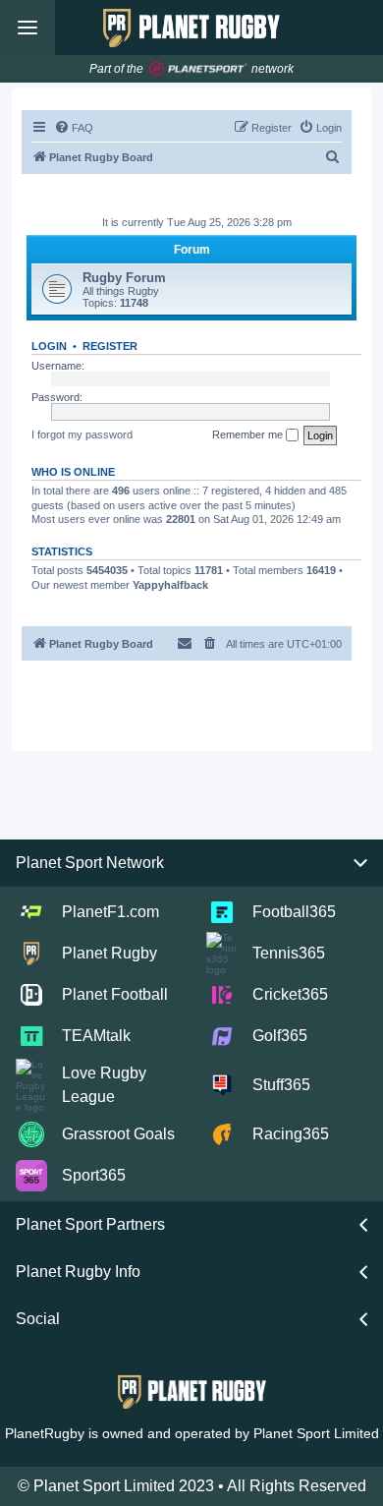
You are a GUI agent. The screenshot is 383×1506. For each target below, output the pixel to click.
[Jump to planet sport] (198, 69)
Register (109, 346)
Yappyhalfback (170, 585)
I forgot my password (82, 434)
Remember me (249, 434)
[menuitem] (73, 128)
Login (49, 346)
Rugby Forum (124, 277)
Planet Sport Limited (316, 1433)
